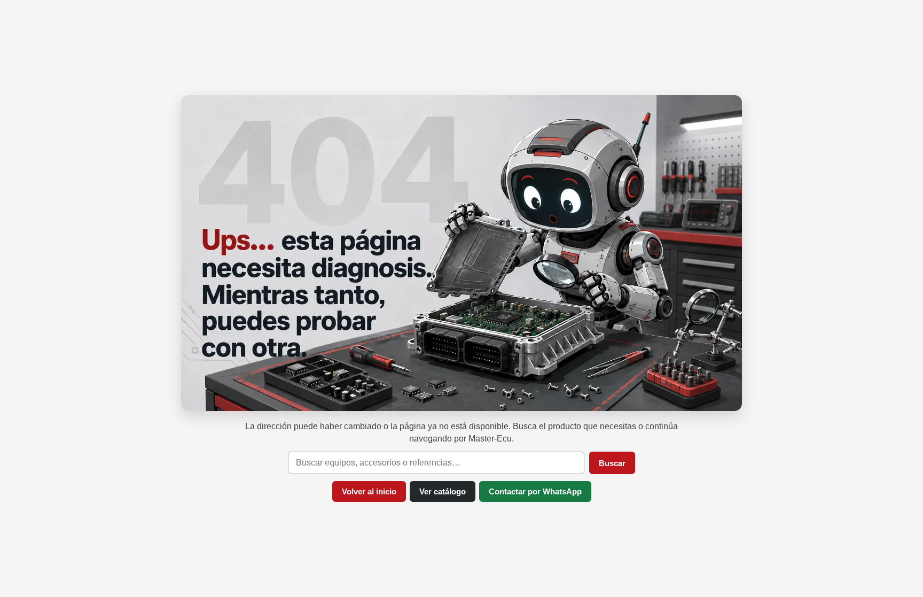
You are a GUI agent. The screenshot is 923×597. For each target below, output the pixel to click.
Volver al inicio (369, 491)
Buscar (612, 463)
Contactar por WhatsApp (535, 491)
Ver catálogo (442, 491)
